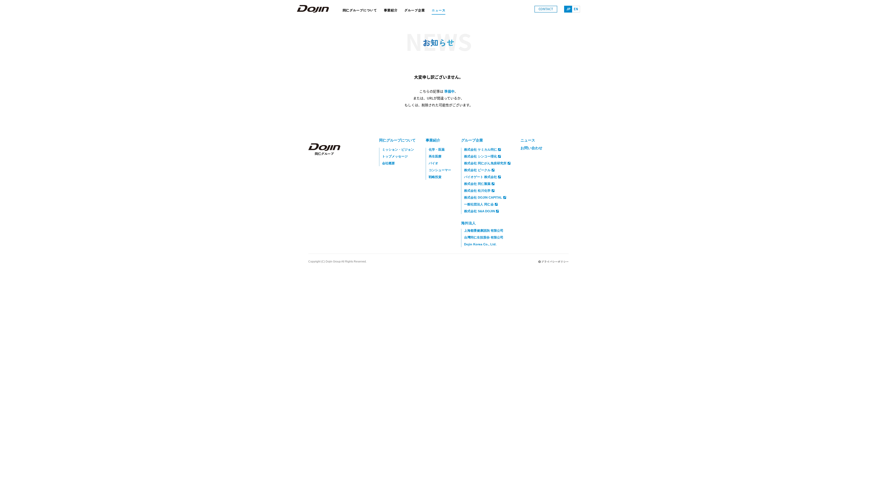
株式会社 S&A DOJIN (479, 211)
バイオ (433, 163)
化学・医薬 (437, 149)
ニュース (527, 140)
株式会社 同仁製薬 (477, 184)
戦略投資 (435, 177)
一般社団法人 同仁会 (479, 204)
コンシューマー (440, 170)
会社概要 (388, 163)
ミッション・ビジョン (398, 149)
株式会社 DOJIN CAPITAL (483, 197)
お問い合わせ (531, 148)
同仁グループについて (397, 140)
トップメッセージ (395, 156)
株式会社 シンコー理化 (480, 156)
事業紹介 (433, 140)
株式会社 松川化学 (477, 190)
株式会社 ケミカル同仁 (480, 149)
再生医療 (435, 156)
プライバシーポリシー (555, 261)
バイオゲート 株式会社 (480, 177)
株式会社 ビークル (477, 170)
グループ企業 (472, 140)
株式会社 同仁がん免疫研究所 (485, 163)
